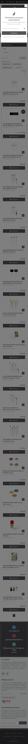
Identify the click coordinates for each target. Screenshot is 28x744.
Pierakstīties (14, 33)
